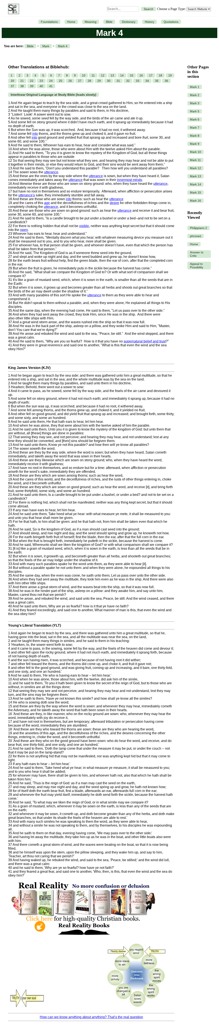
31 (118, 80)
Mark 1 (194, 87)
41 (51, 86)
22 (31, 80)
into (35, 133)
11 (93, 75)
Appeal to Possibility (196, 265)
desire (114, 203)
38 (22, 86)
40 (41, 86)
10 (83, 75)
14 (122, 75)
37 (12, 86)
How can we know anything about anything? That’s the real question (91, 1017)
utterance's (26, 195)
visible (84, 226)
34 (147, 80)
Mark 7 (194, 127)
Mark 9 (194, 143)
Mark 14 (195, 184)
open (24, 230)
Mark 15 (195, 192)
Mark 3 (194, 103)
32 (128, 80)
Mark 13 (195, 176)
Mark (45, 46)
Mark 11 (195, 160)
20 (12, 80)
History (149, 21)
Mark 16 (195, 200)
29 (99, 80)
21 (22, 80)
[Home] (12, 9)
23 (41, 80)
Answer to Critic (196, 254)
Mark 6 (194, 119)
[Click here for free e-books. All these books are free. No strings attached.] (83, 938)
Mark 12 (195, 168)
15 (131, 75)
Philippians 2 (198, 228)
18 (160, 75)
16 (141, 75)
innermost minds (129, 180)
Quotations (171, 21)
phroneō (195, 236)
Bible (109, 21)
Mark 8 (194, 135)
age (47, 203)
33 (137, 80)
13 (112, 75)
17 (150, 75)
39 (31, 86)
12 (102, 75)
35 (156, 80)
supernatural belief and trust (145, 341)
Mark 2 (194, 95)
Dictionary (128, 21)
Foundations (49, 21)
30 (108, 80)
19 (170, 75)
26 (70, 80)
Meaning (90, 21)
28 (89, 80)
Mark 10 (195, 152)
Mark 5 (194, 111)
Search (148, 9)
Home (71, 21)
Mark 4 (62, 46)
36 (166, 80)
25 (60, 80)
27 (79, 80)
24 (51, 80)
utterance (51, 172)
